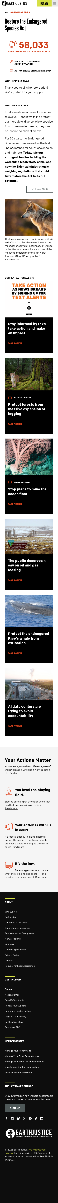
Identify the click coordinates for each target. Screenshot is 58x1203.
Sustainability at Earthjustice (19, 933)
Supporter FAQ (12, 1027)
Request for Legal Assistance (20, 965)
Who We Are (11, 911)
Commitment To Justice (17, 927)
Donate (8, 989)
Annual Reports (13, 938)
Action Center (12, 994)
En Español (10, 916)
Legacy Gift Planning (15, 1016)
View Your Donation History (18, 1072)
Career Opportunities (15, 949)
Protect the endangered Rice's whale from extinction (28, 638)
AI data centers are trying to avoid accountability (24, 711)
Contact (9, 960)
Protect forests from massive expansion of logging (26, 409)
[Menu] (55, 3)
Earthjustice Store (14, 1021)
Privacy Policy (12, 954)
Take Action (15, 343)
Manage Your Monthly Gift (18, 1050)
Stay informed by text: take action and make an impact (27, 328)
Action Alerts (20, 12)
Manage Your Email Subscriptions (22, 1056)
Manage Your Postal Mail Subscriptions (24, 1061)
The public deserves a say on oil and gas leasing (27, 565)
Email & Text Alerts (14, 1000)
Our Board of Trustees (16, 922)
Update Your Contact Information (22, 1066)
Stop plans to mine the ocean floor (27, 491)
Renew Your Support (15, 1005)
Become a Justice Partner (18, 1010)
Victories (9, 944)
